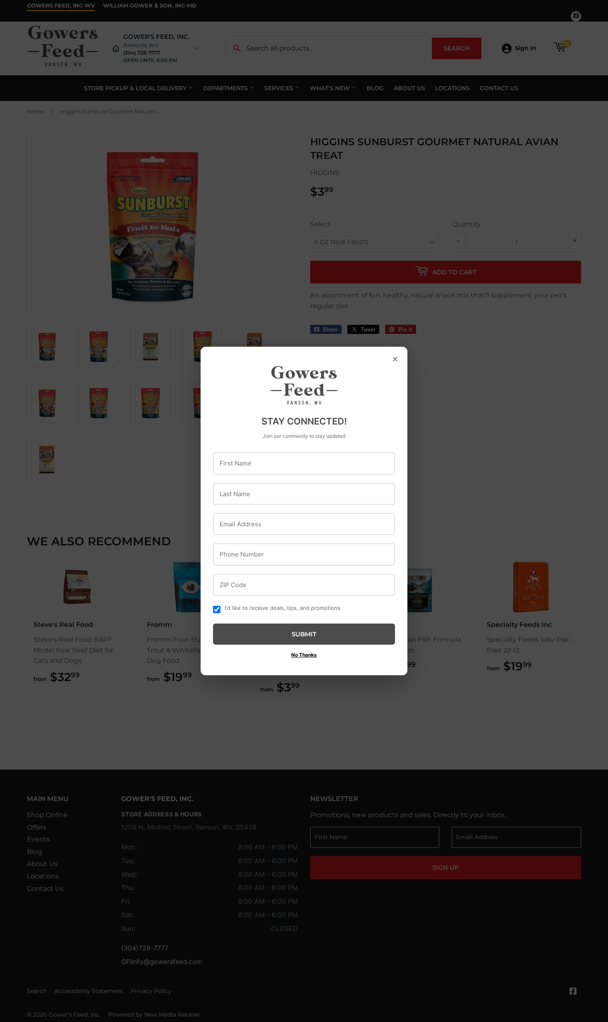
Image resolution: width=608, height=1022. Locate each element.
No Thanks (304, 655)
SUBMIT (304, 634)
